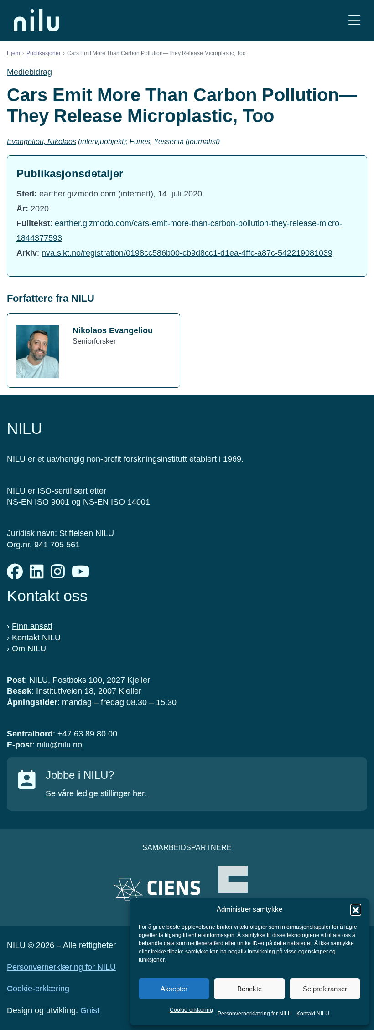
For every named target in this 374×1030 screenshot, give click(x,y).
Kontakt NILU (312, 1013)
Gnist (89, 1010)
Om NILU (29, 648)
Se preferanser (325, 989)
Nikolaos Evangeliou (113, 330)
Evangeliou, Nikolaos (41, 141)
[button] (355, 909)
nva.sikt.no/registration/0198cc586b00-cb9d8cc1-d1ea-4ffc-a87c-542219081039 (187, 253)
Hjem (13, 53)
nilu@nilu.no (59, 744)
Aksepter (174, 989)
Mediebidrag (29, 72)
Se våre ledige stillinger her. (96, 793)
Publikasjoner (43, 53)
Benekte (249, 989)
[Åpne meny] (354, 20)
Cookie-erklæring (191, 1010)
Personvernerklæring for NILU (255, 1013)
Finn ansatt (32, 626)
